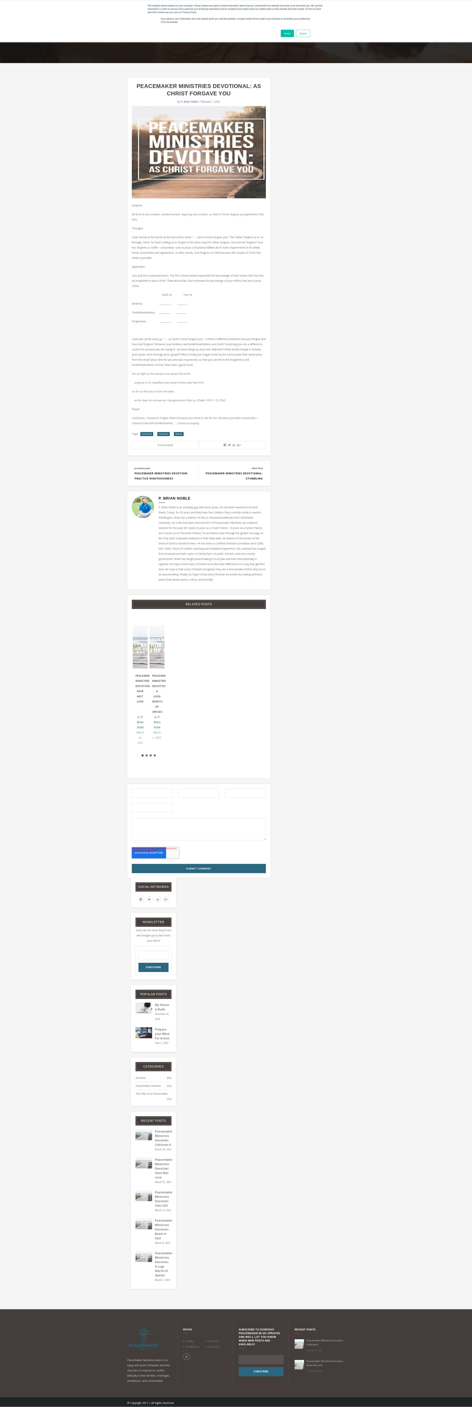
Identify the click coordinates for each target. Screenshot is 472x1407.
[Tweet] (229, 445)
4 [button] (155, 755)
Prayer (178, 434)
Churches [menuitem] (213, 1341)
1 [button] (142, 755)
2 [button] (146, 755)
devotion (147, 434)
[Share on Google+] (239, 445)
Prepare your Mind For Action (162, 1033)
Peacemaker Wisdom (148, 1085)
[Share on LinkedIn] (234, 445)
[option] (165, 691)
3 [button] (151, 755)
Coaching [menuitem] (213, 1346)
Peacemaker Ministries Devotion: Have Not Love (164, 1168)
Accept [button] (287, 33)
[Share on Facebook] (225, 445)
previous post (142, 468)
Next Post (257, 468)
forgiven (163, 434)
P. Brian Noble (189, 101)
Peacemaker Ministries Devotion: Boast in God (164, 1229)
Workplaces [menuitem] (192, 1346)
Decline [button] (303, 33)
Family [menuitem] (189, 1341)
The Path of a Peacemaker (152, 1093)
